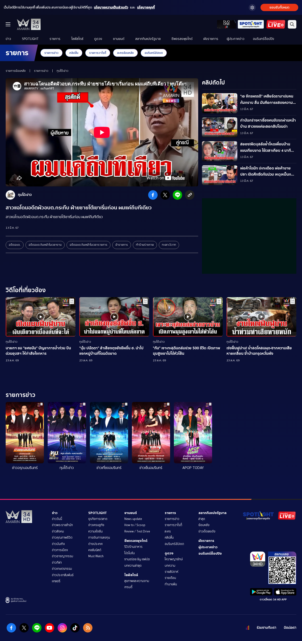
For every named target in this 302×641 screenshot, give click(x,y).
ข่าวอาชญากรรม (62, 556)
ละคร (168, 531)
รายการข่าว (51, 53)
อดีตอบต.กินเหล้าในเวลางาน (45, 245)
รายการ (55, 38)
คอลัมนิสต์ (94, 550)
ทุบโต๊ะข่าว (62, 71)
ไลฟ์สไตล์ (77, 38)
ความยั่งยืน (95, 531)
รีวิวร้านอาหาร (133, 546)
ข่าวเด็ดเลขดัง (206, 531)
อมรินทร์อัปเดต (154, 53)
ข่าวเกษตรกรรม (62, 568)
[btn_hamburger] (8, 24)
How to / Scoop (134, 525)
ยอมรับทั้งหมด (279, 7)
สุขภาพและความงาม (136, 581)
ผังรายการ (210, 38)
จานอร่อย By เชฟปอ (137, 559)
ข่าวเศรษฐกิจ (96, 525)
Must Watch (96, 556)
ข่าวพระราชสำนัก (62, 525)
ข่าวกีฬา (57, 562)
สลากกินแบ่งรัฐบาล (148, 38)
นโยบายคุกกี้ (146, 7)
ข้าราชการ (121, 245)
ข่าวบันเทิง (58, 544)
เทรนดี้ (128, 587)
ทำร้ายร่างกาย (145, 245)
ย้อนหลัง (204, 525)
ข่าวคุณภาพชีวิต (62, 537)
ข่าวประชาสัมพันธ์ (63, 575)
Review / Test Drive (137, 531)
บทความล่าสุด (133, 565)
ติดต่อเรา (290, 627)
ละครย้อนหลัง (125, 53)
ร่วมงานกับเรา (266, 627)
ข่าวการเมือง (60, 550)
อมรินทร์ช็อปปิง (263, 38)
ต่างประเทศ (95, 544)
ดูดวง (98, 38)
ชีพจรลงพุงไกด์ (182, 38)
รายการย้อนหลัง (16, 71)
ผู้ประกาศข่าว (235, 38)
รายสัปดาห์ (171, 571)
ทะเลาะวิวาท (169, 245)
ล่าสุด (201, 519)
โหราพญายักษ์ (174, 559)
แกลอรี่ (56, 581)
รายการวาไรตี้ (97, 53)
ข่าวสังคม (58, 531)
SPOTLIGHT (30, 38)
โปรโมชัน (129, 553)
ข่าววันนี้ (57, 519)
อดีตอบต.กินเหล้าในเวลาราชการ (88, 245)
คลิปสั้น (73, 53)
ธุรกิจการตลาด (97, 519)
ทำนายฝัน (171, 584)
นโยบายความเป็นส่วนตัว (111, 7)
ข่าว (8, 38)
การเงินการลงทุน (99, 537)
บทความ (170, 565)
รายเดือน (170, 578)
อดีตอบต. (15, 245)
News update (133, 519)
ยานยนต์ (118, 38)
